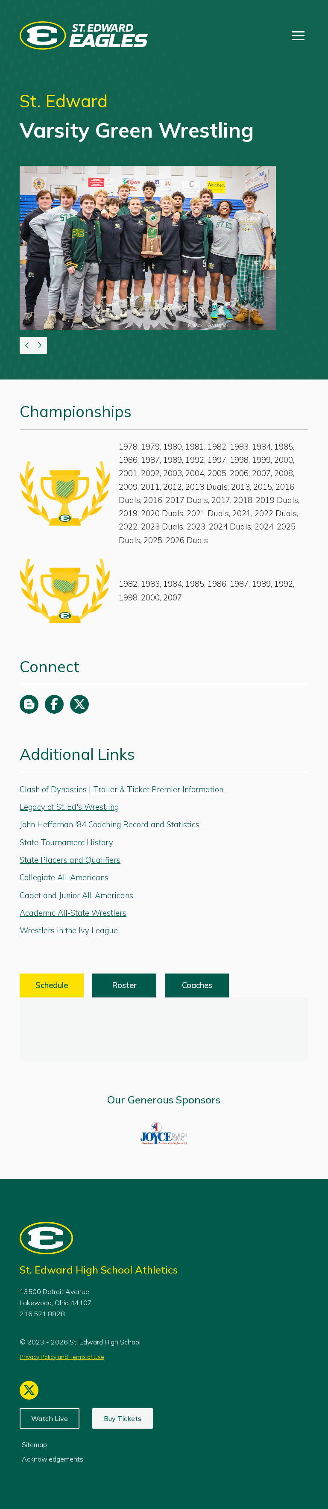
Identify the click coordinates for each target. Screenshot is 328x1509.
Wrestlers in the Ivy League (69, 930)
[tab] (52, 985)
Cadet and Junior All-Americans (76, 895)
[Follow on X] (79, 704)
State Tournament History (66, 842)
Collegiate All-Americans (64, 877)
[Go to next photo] (40, 345)
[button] (298, 35)
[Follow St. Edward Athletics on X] (29, 1390)
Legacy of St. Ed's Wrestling (69, 807)
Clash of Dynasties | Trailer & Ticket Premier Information (121, 789)
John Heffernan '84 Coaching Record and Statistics (109, 825)
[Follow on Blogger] (29, 704)
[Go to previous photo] (26, 345)
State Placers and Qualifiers (70, 860)
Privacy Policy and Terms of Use (62, 1356)
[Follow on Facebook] (54, 704)
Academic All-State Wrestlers (73, 913)
